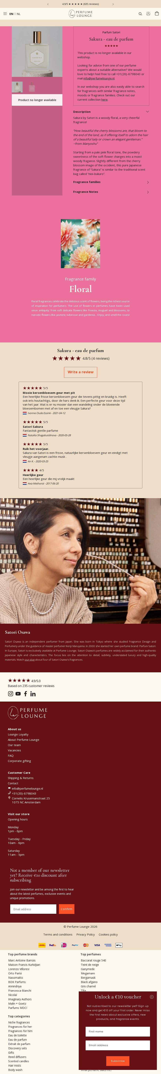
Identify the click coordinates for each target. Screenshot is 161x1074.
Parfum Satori (111, 32)
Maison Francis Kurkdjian (24, 965)
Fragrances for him (20, 1031)
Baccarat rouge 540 (93, 960)
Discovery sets (17, 1048)
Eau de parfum (17, 1039)
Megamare (88, 973)
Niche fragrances (19, 1022)
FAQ (11, 755)
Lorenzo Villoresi (18, 969)
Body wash (15, 1070)
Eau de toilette (17, 1035)
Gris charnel (88, 986)
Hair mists (14, 1065)
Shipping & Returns (21, 778)
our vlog (30, 659)
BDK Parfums (17, 982)
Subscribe (118, 1061)
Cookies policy (108, 934)
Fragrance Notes (85, 192)
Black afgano (89, 982)
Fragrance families (87, 182)
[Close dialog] (152, 997)
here (104, 99)
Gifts (11, 1052)
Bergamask (88, 977)
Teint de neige (90, 965)
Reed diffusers (17, 1057)
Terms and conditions (57, 934)
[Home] (80, 14)
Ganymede (88, 969)
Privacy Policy (85, 934)
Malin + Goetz (17, 1003)
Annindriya (14, 986)
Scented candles (18, 1061)
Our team (14, 745)
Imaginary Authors (20, 999)
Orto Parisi (15, 973)
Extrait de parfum (19, 1044)
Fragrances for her (20, 1026)
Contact (13, 783)
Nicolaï (12, 995)
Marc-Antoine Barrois (22, 960)
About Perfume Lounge (23, 740)
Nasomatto (15, 977)
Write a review (80, 372)
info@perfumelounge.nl (98, 78)
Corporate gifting (19, 761)
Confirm (66, 909)
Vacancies (14, 750)
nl (18, 14)
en (11, 14)
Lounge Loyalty (18, 734)
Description (82, 112)
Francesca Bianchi (19, 990)
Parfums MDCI (17, 1008)
